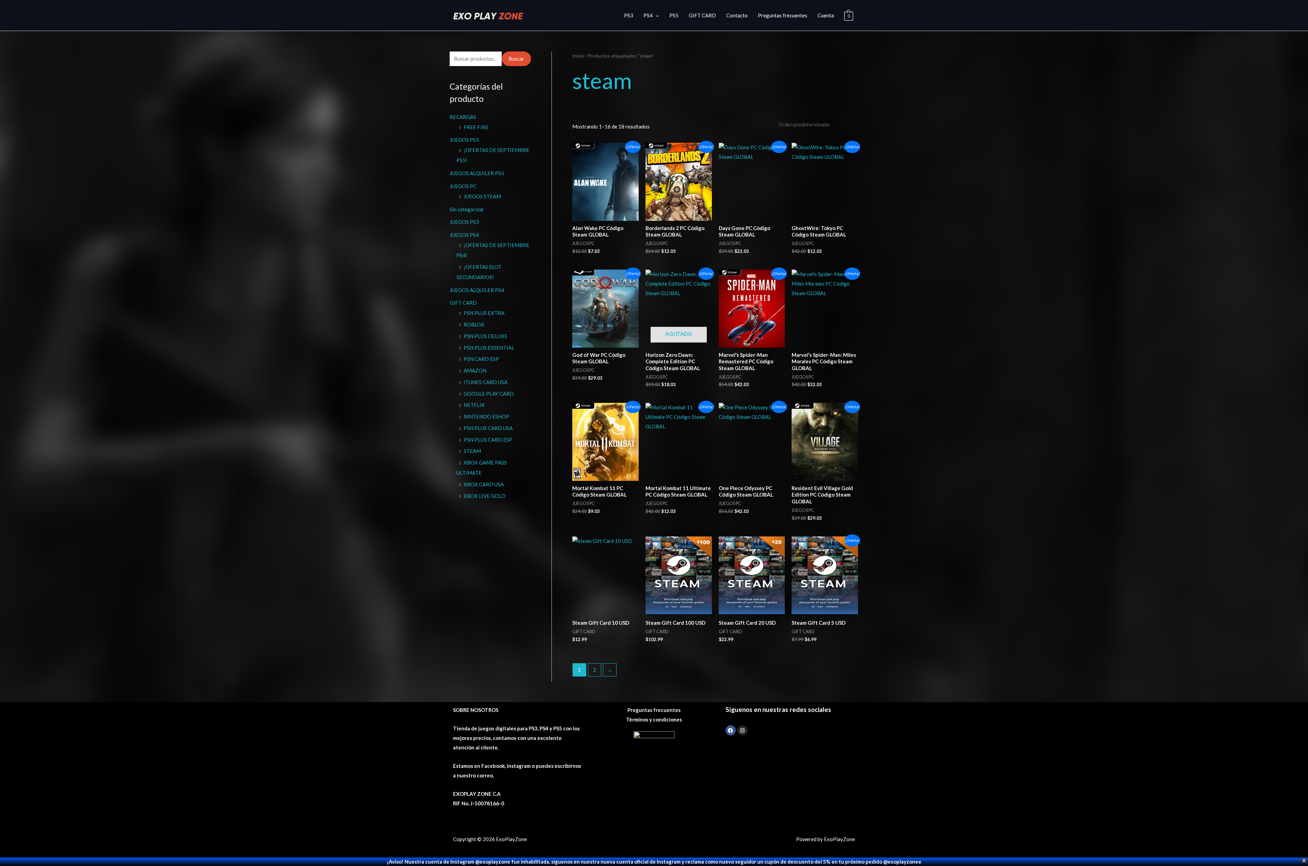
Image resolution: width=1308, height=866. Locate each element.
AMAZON (475, 370)
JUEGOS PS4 (464, 235)
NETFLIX (474, 405)
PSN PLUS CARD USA (488, 428)
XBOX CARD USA (484, 484)
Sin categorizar (467, 209)
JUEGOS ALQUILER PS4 (477, 290)
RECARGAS (463, 117)
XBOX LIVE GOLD (484, 496)
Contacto (737, 15)
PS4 (648, 15)
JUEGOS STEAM (482, 196)
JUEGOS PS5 (464, 140)
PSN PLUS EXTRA (484, 313)
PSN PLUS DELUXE (486, 336)
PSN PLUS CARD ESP (488, 440)
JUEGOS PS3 (464, 222)
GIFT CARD (702, 15)
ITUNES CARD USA (486, 382)
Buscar (516, 59)
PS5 (674, 15)
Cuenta (826, 15)
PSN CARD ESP (481, 359)
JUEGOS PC (463, 186)
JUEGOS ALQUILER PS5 (477, 173)
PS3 (628, 15)
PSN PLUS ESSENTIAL (489, 348)
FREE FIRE (476, 127)
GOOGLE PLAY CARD (489, 394)
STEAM (472, 451)
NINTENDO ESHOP (486, 416)
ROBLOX (474, 324)
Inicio (578, 56)
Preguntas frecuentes (782, 15)
